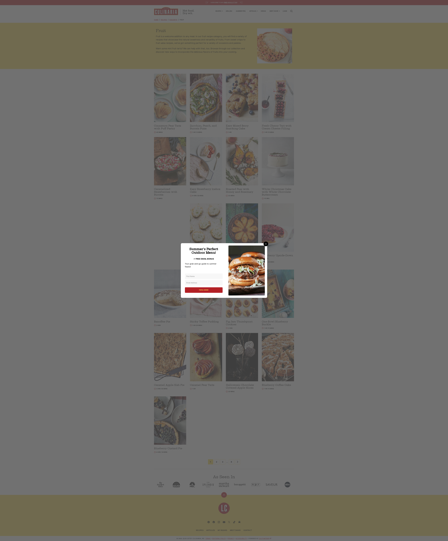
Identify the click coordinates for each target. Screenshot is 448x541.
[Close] (266, 244)
